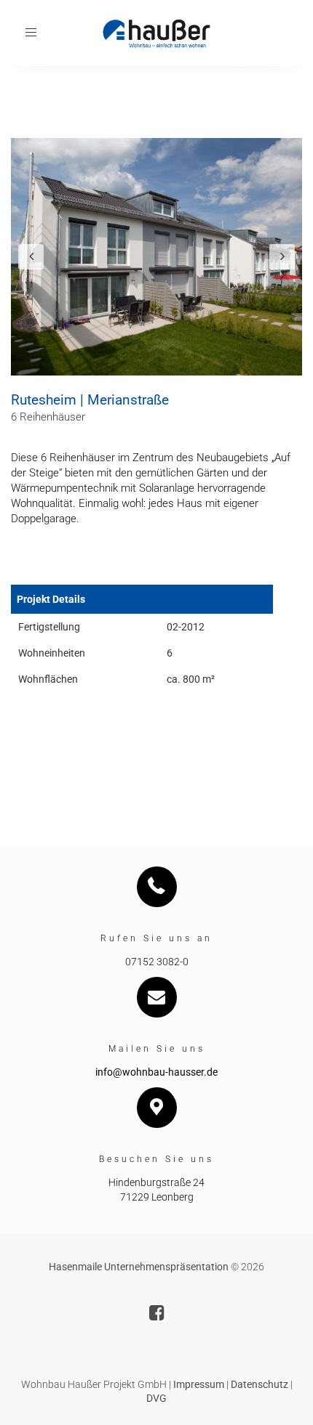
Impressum (198, 1384)
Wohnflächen (48, 679)
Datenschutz (259, 1384)
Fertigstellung (49, 627)
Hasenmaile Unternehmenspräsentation (139, 1266)
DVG (156, 1398)
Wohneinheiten (51, 653)
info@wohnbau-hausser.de (156, 1072)
